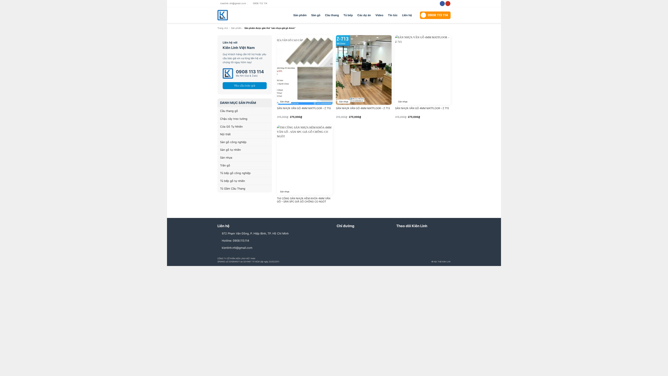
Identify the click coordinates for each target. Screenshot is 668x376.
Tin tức (392, 15)
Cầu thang (332, 15)
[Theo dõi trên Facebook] (442, 3)
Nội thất (225, 134)
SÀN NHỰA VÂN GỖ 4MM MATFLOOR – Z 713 (363, 108)
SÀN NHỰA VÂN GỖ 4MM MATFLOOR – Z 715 (422, 108)
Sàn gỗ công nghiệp (233, 142)
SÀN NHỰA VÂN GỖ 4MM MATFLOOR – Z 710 (304, 108)
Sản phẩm (300, 15)
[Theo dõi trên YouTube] (447, 3)
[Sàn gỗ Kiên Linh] (236, 15)
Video (379, 15)
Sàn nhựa (226, 157)
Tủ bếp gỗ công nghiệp (235, 173)
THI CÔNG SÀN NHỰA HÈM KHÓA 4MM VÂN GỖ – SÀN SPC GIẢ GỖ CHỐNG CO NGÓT (303, 200)
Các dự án (364, 15)
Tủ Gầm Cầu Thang (232, 188)
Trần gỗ (225, 165)
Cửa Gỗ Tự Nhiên (231, 126)
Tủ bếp (348, 15)
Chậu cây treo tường (233, 118)
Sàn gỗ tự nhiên (230, 149)
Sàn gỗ (315, 15)
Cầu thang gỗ (229, 111)
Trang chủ (222, 28)
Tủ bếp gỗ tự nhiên (232, 181)
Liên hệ (407, 15)
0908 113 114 (438, 15)
